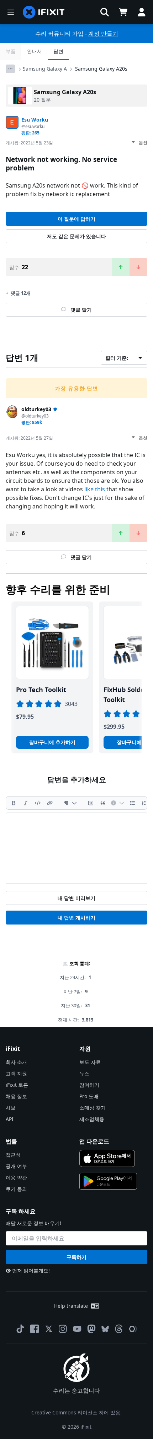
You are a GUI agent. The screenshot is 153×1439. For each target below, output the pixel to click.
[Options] (10, 69)
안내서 (34, 51)
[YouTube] (77, 1329)
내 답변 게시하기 (76, 917)
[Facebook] (34, 1329)
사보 (11, 1107)
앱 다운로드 (94, 1141)
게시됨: (29, 143)
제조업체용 (91, 1119)
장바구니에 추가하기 (52, 742)
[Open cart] (123, 12)
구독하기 (76, 1257)
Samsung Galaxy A (45, 68)
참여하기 (89, 1084)
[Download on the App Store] (107, 1158)
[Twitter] (48, 1329)
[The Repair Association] (133, 1329)
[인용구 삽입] (103, 803)
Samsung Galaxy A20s (101, 68)
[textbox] (76, 848)
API (10, 1119)
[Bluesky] (105, 1329)
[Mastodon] (91, 1329)
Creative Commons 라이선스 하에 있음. (76, 1412)
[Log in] (141, 12)
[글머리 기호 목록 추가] (132, 803)
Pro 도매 (89, 1096)
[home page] (44, 12)
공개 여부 (16, 1166)
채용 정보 (16, 1096)
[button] (104, 12)
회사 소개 (16, 1062)
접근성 (13, 1154)
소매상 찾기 (92, 1107)
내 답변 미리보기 (76, 898)
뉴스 (84, 1073)
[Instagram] (63, 1329)
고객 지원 (16, 1073)
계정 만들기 (103, 33)
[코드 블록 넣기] (90, 803)
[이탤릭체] (25, 803)
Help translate (71, 1305)
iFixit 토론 (17, 1084)
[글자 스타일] (70, 803)
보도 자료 (90, 1062)
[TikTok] (20, 1329)
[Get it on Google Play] (108, 1181)
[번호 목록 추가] (144, 803)
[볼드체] (13, 803)
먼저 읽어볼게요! (31, 1270)
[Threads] (119, 1329)
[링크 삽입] (50, 803)
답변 (58, 51)
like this (94, 489)
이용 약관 (16, 1177)
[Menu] (10, 12)
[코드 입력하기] (37, 803)
